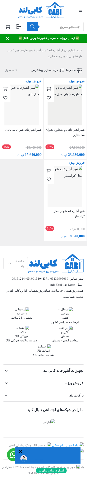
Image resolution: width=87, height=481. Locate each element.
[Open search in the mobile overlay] (55, 26)
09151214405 (21, 278)
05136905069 (59, 278)
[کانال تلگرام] (63, 422)
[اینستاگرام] (78, 422)
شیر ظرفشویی (23, 50)
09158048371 (40, 278)
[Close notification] (7, 38)
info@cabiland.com (62, 284)
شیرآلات (41, 50)
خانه (79, 50)
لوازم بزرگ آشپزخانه (61, 50)
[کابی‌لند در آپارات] (49, 422)
